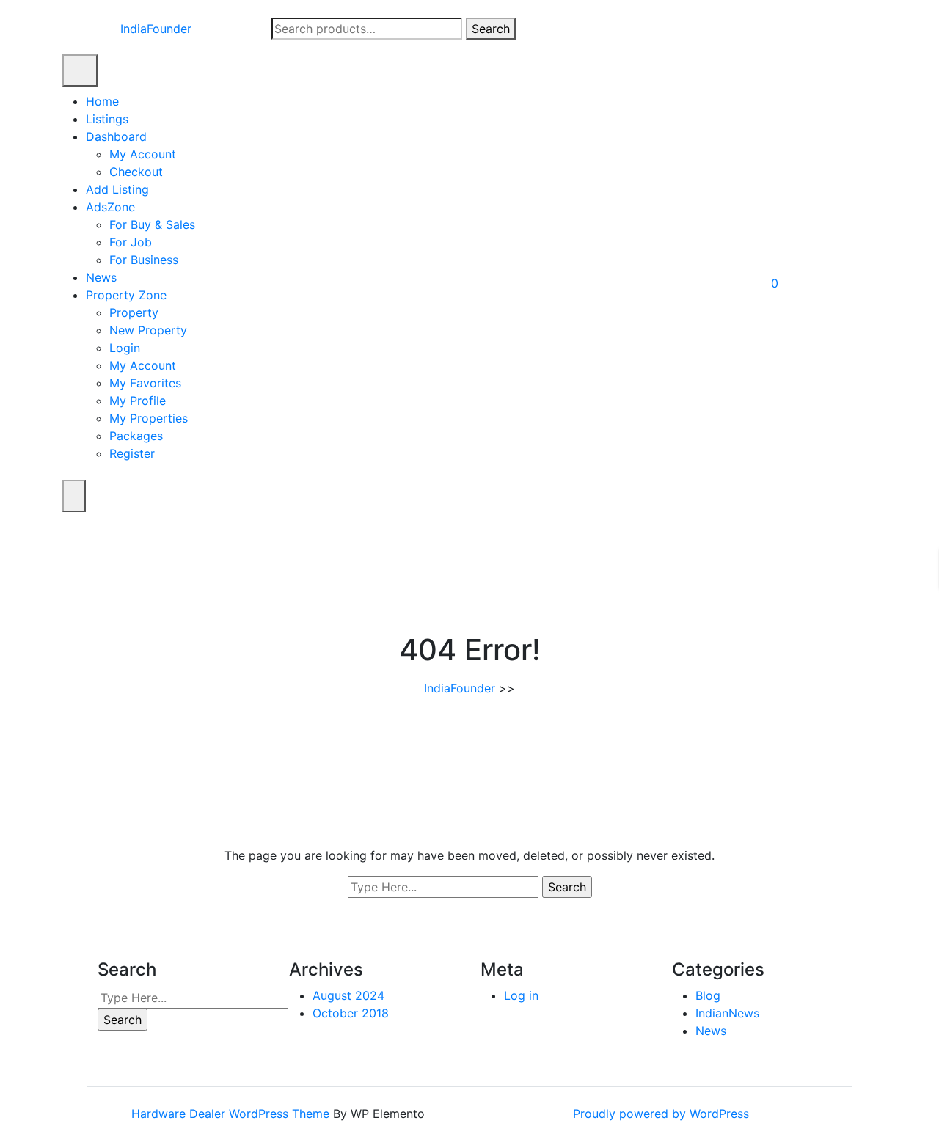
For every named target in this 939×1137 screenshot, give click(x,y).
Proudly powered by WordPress (661, 1113)
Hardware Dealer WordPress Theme (232, 1113)
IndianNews (727, 1013)
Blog (707, 995)
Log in (521, 995)
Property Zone (126, 295)
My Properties (148, 418)
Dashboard (116, 136)
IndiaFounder (155, 28)
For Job (130, 242)
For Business (143, 259)
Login (124, 347)
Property (133, 312)
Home (102, 101)
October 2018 (351, 1013)
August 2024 (348, 995)
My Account (142, 154)
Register (132, 453)
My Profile (137, 400)
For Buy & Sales (152, 224)
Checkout (136, 171)
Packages (136, 435)
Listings (107, 118)
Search (491, 28)
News (101, 277)
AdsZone (110, 207)
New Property (148, 330)
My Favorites (145, 383)
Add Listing (117, 189)
